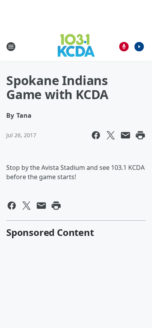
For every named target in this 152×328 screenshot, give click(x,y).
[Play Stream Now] (139, 46)
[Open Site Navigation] (11, 46)
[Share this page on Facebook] (95, 135)
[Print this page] (140, 135)
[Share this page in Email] (125, 135)
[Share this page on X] (110, 135)
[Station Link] (76, 46)
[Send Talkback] (124, 46)
